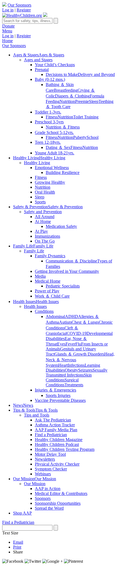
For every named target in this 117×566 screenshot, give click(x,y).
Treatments (73, 385)
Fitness (52, 117)
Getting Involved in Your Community (67, 271)
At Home (43, 221)
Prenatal (42, 69)
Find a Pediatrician (51, 434)
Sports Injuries (58, 395)
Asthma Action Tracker (55, 425)
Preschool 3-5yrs (49, 122)
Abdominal (55, 316)
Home (7, 40)
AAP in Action (47, 488)
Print (17, 547)
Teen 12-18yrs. (48, 142)
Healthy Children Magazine (58, 439)
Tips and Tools (36, 415)
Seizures (85, 370)
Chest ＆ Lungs (85, 322)
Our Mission (34, 483)
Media (40, 276)
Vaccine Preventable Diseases (60, 400)
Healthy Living (37, 162)
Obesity (71, 370)
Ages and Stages (38, 59)
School (92, 137)
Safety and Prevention (43, 211)
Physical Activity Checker (57, 464)
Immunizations (47, 236)
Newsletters (45, 459)
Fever (70, 344)
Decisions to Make (62, 74)
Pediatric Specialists (63, 286)
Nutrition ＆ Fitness (63, 127)
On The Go (45, 241)
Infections (76, 365)
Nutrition (67, 101)
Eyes (61, 344)
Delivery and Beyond (96, 74)
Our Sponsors (19, 5)
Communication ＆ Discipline (71, 261)
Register (24, 10)
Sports (40, 202)
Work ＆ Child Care (52, 296)
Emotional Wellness (52, 167)
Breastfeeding (66, 90)
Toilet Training (85, 117)
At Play (41, 231)
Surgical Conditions (62, 382)
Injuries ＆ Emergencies (55, 390)
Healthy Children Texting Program (64, 449)
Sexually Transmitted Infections (76, 372)
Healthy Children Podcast (57, 444)
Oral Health (45, 192)
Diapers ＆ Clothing (72, 96)
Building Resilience (62, 172)
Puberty (80, 137)
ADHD (71, 316)
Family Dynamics (50, 255)
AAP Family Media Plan (56, 429)
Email (18, 542)
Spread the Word (49, 508)
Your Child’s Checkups (55, 64)
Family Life (34, 251)
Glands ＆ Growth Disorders (79, 354)
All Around (44, 216)
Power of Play (47, 291)
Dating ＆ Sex (58, 147)
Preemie (82, 101)
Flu (78, 344)
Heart (63, 365)
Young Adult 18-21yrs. (54, 153)
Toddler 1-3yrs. (48, 112)
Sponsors (43, 498)
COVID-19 (77, 333)
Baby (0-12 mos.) (50, 79)
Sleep (93, 101)
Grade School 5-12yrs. (54, 132)
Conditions (44, 311)
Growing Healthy (50, 182)
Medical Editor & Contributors (61, 493)
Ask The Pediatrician (53, 420)
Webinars (43, 474)
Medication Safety (61, 226)
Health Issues (35, 306)
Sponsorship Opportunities (58, 503)
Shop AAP (22, 513)
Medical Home (47, 281)
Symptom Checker (51, 469)
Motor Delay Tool (50, 454)
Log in (8, 10)
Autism (65, 322)
